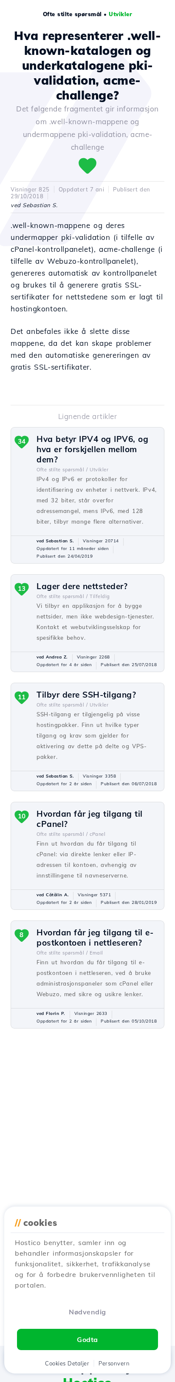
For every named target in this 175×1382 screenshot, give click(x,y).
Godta (87, 1339)
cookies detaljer (67, 1363)
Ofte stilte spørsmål (72, 14)
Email (96, 953)
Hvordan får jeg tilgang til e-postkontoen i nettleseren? (95, 937)
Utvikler (120, 14)
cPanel (97, 834)
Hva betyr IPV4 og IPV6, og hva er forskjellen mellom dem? (92, 449)
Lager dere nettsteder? (82, 586)
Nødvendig (87, 1312)
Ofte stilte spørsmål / (62, 470)
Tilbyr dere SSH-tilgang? (86, 695)
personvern (114, 1363)
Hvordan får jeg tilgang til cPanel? (90, 819)
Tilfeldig (100, 596)
